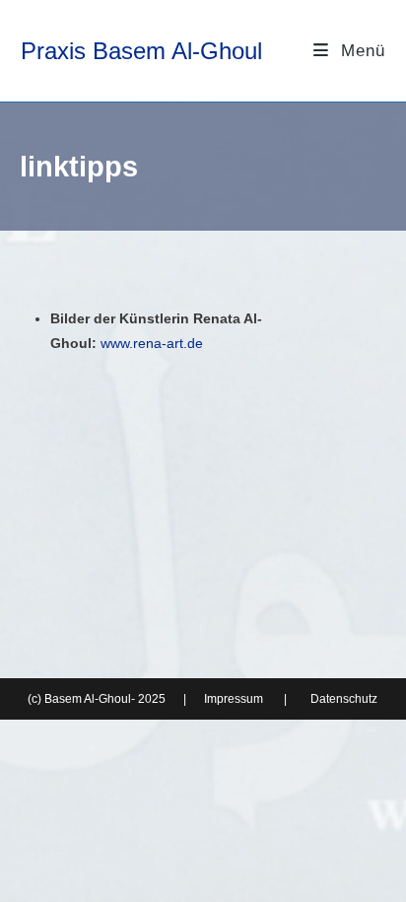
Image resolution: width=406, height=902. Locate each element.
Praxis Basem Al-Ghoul (141, 50)
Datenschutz (343, 699)
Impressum (233, 699)
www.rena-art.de (152, 343)
